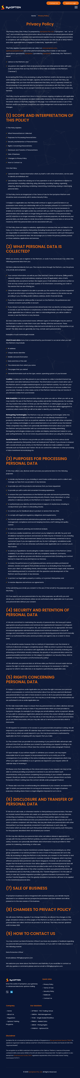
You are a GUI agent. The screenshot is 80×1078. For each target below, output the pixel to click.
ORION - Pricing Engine (39, 1025)
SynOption (29, 53)
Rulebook (47, 995)
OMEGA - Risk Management (41, 1014)
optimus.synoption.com (15, 51)
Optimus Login (71, 3)
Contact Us (53, 3)
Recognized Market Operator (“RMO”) (61, 1040)
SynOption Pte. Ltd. (47, 32)
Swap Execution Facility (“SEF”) (23, 1055)
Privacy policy (48, 984)
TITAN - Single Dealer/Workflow (43, 1018)
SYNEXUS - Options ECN (40, 1028)
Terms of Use (48, 988)
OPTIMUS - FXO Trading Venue (42, 1011)
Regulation (11, 1018)
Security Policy (49, 991)
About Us (10, 1014)
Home (33, 16)
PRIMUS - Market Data (39, 1021)
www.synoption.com (49, 48)
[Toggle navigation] (76, 7)
